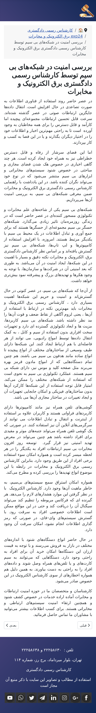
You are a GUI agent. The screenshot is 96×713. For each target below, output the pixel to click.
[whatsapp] (21, 698)
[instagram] (64, 698)
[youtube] (10, 698)
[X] (31, 698)
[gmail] (75, 698)
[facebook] (86, 698)
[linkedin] (53, 698)
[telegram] (42, 698)
